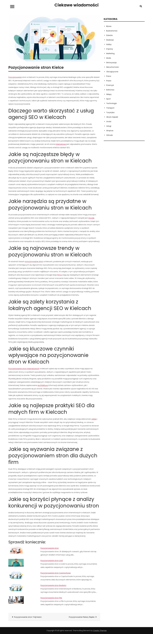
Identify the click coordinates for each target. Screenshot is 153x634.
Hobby (109, 44)
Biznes (108, 26)
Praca (108, 76)
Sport (108, 99)
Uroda (108, 121)
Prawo (108, 81)
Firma (59, 275)
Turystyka (110, 112)
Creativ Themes (100, 630)
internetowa (61, 144)
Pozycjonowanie (15, 77)
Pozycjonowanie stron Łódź (52, 560)
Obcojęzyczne (112, 71)
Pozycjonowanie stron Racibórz (53, 585)
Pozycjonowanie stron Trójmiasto (28, 617)
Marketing (110, 53)
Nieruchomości (112, 67)
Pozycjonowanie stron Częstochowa (56, 573)
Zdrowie (109, 135)
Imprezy (109, 49)
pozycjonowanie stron (34, 261)
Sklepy (109, 94)
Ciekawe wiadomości (77, 5)
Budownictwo (111, 31)
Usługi (108, 126)
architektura (43, 385)
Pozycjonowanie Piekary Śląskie (82, 617)
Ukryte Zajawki (112, 117)
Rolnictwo (110, 90)
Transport (110, 108)
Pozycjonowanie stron (50, 548)
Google (91, 218)
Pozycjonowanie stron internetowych (23, 368)
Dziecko (109, 35)
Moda (108, 58)
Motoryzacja (111, 62)
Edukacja (110, 40)
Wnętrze (109, 130)
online (93, 419)
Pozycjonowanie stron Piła (51, 598)
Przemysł (110, 85)
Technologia (111, 103)
